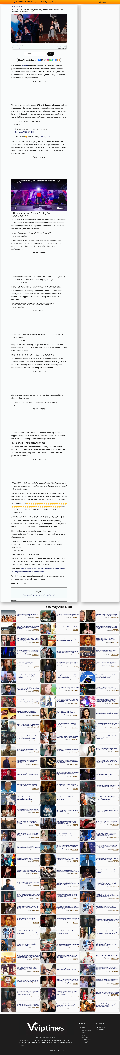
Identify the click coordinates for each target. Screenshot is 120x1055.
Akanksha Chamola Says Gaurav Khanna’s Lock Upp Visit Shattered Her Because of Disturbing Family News (28, 895)
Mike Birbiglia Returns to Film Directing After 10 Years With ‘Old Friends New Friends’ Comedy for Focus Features (28, 639)
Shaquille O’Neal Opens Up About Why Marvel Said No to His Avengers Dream (107, 859)
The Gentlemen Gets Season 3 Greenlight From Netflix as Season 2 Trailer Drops (67, 639)
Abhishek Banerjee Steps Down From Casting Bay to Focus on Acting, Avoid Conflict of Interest (107, 871)
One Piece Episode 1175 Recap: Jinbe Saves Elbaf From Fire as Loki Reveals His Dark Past (27, 981)
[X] (42, 60)
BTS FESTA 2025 (39, 595)
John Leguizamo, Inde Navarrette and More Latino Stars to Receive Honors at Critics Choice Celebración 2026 (66, 676)
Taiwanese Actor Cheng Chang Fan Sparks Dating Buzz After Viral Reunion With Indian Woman (66, 1005)
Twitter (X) (102, 1027)
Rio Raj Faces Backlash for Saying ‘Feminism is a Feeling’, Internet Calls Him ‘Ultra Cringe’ (28, 883)
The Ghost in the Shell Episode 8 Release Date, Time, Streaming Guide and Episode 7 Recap (28, 700)
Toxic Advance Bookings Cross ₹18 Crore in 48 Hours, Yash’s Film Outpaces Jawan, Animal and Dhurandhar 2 (67, 920)
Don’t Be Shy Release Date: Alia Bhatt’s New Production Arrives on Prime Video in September (26, 712)
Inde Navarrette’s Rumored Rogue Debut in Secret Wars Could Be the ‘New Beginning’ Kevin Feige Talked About (106, 846)
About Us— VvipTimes (86, 1030)
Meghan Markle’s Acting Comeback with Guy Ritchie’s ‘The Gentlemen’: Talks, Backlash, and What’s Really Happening (67, 980)
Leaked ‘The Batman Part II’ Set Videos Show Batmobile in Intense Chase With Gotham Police (65, 798)
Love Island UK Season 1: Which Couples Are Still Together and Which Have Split (27, 615)
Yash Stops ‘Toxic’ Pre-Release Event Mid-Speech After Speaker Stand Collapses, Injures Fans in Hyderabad (67, 993)
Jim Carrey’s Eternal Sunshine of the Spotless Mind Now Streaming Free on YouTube (67, 615)
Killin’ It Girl (52, 595)
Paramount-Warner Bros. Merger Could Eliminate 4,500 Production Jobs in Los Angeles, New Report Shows (105, 676)
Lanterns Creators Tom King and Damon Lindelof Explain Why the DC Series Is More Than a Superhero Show (66, 932)
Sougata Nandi (21, 48)
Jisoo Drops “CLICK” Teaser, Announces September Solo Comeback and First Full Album (68, 834)
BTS (33, 595)
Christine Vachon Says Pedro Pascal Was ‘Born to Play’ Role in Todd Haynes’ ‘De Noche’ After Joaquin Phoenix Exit (28, 688)
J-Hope (25, 65)
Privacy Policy (85, 1041)
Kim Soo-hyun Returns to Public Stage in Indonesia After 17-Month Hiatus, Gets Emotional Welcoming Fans (106, 834)
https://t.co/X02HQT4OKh (24, 132)
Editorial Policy (85, 1037)
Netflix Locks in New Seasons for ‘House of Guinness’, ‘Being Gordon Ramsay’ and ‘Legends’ (106, 651)
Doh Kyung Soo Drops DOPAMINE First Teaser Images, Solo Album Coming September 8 (67, 737)
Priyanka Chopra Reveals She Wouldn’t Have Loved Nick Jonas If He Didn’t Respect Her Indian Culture (67, 956)
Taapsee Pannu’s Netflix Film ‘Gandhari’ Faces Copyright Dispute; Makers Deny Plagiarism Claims (105, 639)
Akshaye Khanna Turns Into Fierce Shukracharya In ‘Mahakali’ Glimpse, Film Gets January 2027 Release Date (107, 895)
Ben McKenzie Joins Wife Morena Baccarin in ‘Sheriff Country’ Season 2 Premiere (67, 652)
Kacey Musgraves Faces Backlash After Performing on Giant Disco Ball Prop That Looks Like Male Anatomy (67, 810)
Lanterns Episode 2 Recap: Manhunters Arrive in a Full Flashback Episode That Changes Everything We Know (28, 749)
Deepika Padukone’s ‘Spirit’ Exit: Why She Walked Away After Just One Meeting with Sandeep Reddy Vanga (27, 944)
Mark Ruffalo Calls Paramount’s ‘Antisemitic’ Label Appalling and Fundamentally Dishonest (28, 1005)
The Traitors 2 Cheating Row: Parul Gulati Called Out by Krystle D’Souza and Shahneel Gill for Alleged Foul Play (67, 907)
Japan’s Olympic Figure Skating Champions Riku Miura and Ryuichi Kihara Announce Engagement (106, 944)
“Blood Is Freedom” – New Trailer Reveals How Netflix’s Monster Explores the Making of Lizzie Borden (107, 761)
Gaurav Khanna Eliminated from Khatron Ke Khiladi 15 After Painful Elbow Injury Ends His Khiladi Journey (27, 907)
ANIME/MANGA (75, 690)
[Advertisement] (39, 92)
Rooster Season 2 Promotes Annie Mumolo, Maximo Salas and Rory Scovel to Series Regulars (27, 664)
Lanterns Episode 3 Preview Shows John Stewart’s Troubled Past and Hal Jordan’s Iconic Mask (27, 822)
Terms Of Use (85, 1042)
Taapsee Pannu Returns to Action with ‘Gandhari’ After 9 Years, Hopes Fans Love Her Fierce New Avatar (28, 920)
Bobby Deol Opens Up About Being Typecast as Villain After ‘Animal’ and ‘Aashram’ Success (107, 920)
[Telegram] (53, 60)
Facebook (101, 1029)
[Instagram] (47, 60)
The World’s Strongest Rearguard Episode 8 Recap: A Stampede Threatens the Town (67, 968)
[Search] (50, 54)
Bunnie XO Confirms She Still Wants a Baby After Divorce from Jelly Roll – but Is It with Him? (28, 871)
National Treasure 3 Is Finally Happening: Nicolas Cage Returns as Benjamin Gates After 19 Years (67, 786)
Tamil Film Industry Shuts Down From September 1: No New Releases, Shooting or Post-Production (27, 932)
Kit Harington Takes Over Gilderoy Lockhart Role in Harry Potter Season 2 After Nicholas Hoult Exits (67, 664)
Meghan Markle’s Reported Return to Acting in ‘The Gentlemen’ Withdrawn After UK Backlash (28, 810)
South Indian (36, 885)
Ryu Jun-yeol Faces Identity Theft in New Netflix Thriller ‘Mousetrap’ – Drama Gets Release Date (66, 725)
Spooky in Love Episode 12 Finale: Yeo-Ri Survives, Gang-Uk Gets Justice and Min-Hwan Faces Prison (107, 737)
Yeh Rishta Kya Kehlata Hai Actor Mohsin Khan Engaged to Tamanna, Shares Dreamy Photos (107, 993)
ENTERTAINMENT (114, 617)
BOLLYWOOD (115, 642)
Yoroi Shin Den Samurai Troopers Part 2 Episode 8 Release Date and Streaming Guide (107, 688)
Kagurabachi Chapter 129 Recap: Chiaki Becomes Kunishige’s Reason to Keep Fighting (67, 871)
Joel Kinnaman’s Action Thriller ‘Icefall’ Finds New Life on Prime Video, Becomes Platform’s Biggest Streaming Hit (107, 810)
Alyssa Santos (27, 595)
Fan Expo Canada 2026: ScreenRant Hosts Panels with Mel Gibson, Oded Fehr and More (107, 615)
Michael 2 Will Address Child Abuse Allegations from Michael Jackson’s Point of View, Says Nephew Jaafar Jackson (67, 773)
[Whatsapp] (50, 60)
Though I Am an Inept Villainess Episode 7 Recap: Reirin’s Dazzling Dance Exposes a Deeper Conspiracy (27, 968)
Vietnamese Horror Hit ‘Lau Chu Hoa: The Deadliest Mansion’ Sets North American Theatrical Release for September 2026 (106, 664)
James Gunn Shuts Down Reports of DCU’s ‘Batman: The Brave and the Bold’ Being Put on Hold (106, 627)
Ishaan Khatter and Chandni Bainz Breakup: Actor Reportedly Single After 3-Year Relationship (66, 712)
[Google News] (56, 60)
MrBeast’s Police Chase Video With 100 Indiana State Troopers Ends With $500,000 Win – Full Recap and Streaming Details (107, 798)
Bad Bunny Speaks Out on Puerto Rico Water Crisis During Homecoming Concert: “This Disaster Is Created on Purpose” (27, 798)
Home (13, 6)
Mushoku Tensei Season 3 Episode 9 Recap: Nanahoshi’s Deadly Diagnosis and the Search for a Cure (107, 968)
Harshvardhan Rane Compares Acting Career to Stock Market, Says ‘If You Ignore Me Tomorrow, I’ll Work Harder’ (107, 1005)
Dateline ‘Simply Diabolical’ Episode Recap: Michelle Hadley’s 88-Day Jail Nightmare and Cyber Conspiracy (67, 761)
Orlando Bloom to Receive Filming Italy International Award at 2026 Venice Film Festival (26, 676)
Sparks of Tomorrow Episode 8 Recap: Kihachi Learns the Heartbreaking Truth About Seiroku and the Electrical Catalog (67, 944)
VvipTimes (59, 1050)
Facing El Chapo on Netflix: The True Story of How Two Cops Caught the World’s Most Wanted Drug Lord (67, 846)
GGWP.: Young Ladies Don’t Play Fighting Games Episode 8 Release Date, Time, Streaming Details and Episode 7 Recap (106, 700)
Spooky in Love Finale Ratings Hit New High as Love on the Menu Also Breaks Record (28, 725)
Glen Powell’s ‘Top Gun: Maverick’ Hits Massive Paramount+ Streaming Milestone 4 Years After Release (28, 627)
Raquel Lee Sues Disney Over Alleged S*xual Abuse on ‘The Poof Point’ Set (67, 859)
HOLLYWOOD (75, 617)
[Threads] (45, 60)
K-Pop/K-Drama (19, 6)
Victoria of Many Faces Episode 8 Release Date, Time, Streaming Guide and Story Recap (68, 688)
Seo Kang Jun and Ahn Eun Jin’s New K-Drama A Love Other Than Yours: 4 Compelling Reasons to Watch (107, 725)
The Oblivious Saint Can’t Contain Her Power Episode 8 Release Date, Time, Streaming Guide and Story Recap (68, 700)
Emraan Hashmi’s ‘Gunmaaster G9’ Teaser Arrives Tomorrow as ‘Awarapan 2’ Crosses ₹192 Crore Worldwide (66, 895)
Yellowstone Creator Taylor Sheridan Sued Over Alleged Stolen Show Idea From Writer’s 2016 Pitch (27, 761)
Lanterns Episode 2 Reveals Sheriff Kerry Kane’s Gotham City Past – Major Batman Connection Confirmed (66, 822)
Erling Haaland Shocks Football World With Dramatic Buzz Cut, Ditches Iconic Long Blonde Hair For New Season (28, 786)
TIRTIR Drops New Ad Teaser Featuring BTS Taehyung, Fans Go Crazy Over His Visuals (106, 822)
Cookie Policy (85, 1034)
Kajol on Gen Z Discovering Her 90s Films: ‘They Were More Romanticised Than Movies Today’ (107, 712)
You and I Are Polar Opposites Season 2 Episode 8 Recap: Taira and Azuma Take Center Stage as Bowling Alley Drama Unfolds (28, 956)
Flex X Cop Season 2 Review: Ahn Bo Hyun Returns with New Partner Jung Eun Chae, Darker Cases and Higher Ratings (106, 883)
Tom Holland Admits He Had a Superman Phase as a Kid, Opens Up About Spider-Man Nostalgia (28, 846)
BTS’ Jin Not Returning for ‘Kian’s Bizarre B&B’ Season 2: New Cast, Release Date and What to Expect (28, 834)
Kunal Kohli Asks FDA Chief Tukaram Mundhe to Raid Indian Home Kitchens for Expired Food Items (107, 980)
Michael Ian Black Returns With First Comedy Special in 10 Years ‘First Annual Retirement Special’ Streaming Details (27, 651)
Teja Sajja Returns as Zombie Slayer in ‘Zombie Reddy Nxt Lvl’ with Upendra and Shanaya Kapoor (106, 907)
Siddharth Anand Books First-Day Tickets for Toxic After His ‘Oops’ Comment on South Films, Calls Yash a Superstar (67, 883)
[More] (58, 60)
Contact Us (84, 1032)
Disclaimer (84, 1035)
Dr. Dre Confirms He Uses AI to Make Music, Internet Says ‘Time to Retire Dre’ (106, 773)
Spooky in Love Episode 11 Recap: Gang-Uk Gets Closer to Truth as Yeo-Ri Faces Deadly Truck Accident (67, 749)
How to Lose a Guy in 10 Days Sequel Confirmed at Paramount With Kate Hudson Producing (67, 627)
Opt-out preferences (86, 1039)
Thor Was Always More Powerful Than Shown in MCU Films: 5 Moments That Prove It (28, 859)
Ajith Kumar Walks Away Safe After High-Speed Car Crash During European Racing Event (107, 956)
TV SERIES (37, 617)
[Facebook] (39, 60)
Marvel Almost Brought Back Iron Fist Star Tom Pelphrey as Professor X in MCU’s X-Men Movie (28, 773)
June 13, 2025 (44, 136)
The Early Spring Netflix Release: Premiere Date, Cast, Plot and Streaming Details (106, 749)
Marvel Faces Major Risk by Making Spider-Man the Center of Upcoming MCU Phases (107, 786)
